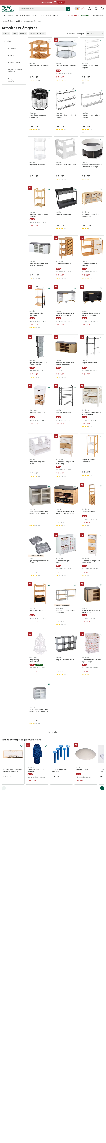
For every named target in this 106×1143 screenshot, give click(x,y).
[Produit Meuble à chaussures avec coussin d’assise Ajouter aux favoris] (75, 288)
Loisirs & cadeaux (52, 15)
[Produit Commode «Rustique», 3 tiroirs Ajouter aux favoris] (75, 436)
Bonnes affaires (73, 15)
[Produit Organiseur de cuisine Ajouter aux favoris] (49, 139)
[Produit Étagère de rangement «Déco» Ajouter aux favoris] (49, 436)
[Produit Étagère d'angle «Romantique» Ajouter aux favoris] (49, 635)
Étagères (11, 55)
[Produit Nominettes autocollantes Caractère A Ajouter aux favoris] (21, 746)
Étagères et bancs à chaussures (15, 71)
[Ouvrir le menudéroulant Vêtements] (39, 15)
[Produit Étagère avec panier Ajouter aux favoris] (49, 585)
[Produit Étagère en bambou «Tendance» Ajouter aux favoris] (101, 436)
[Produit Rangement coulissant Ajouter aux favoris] (75, 189)
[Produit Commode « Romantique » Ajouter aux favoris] (101, 189)
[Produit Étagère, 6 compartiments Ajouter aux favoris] (75, 635)
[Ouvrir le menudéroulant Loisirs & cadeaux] (58, 15)
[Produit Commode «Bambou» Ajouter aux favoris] (75, 238)
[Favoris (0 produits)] (96, 8)
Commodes (12, 48)
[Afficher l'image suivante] (49, 49)
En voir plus (53, 732)
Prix (14, 33)
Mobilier (19, 21)
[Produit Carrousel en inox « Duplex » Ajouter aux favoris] (75, 40)
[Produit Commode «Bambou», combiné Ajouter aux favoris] (101, 238)
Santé (42, 15)
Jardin (28, 15)
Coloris (23, 33)
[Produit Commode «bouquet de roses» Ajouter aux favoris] (75, 535)
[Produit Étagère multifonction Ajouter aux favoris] (101, 337)
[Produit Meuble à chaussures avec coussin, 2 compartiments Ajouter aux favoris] (75, 486)
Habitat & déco (20, 15)
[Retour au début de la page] (103, 1128)
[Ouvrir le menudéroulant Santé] (45, 15)
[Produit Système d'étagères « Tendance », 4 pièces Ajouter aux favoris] (49, 337)
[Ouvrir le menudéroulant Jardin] (31, 15)
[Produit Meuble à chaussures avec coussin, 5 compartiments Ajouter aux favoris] (49, 486)
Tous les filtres (35, 33)
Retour (9, 41)
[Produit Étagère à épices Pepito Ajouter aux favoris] (101, 40)
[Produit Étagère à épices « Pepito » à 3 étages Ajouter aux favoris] (75, 90)
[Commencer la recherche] (68, 9)
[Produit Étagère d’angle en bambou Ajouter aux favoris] (49, 40)
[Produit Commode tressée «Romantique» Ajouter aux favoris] (101, 635)
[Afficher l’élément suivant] (102, 788)
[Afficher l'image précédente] (30, 49)
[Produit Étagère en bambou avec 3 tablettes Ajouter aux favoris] (49, 189)
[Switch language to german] (79, 9)
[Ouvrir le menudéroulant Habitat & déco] (25, 15)
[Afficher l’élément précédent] (4, 788)
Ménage (11, 15)
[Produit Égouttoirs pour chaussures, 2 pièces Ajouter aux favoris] (49, 535)
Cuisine (4, 15)
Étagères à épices (14, 63)
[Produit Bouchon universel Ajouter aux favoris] (94, 746)
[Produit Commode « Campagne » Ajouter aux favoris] (101, 387)
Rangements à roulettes (13, 80)
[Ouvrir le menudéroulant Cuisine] (7, 15)
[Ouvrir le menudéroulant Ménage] (14, 15)
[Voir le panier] (102, 8)
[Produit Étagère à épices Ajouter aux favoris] (75, 139)
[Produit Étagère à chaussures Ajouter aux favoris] (75, 387)
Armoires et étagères (32, 21)
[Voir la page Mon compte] (89, 8)
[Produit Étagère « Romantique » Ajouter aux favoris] (49, 387)
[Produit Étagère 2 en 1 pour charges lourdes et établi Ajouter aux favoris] (75, 585)
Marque (6, 33)
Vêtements (35, 15)
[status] (42, 9)
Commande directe (97, 15)
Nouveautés (85, 15)
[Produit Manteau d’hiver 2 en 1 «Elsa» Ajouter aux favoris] (45, 746)
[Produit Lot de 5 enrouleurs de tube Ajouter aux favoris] (70, 746)
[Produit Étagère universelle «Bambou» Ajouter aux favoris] (49, 288)
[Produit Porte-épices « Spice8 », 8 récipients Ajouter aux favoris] (49, 90)
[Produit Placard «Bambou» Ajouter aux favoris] (101, 486)
